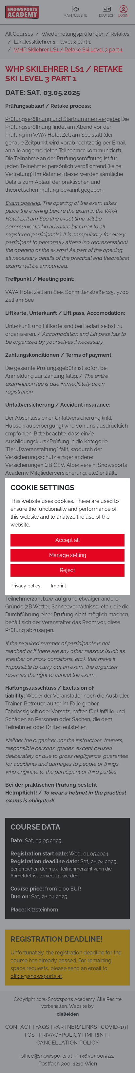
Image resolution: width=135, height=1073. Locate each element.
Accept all (67, 540)
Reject (67, 570)
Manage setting (67, 555)
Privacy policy (25, 585)
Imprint (58, 585)
